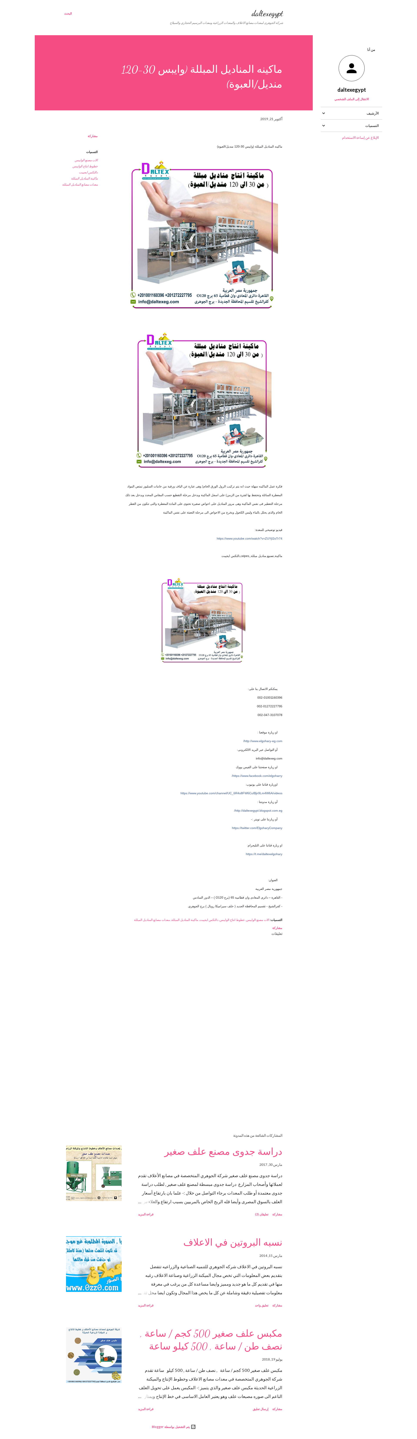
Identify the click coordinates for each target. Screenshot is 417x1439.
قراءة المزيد (146, 1214)
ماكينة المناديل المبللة (84, 178)
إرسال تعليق (260, 1409)
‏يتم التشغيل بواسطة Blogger (171, 1427)
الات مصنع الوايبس (86, 160)
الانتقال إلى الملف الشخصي (351, 99)
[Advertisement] (209, 1079)
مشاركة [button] (93, 136)
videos (231, 793)
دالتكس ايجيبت (88, 172)
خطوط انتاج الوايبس (85, 166)
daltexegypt (267, 13)
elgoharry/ (257, 776)
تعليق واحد (261, 1305)
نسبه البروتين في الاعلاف (232, 1242)
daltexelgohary (264, 854)
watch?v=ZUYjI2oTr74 (249, 538)
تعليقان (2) (261, 1214)
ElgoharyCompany (257, 828)
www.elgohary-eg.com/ (262, 741)
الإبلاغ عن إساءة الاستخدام (360, 137)
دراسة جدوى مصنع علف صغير (223, 1151)
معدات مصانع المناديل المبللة (80, 184)
